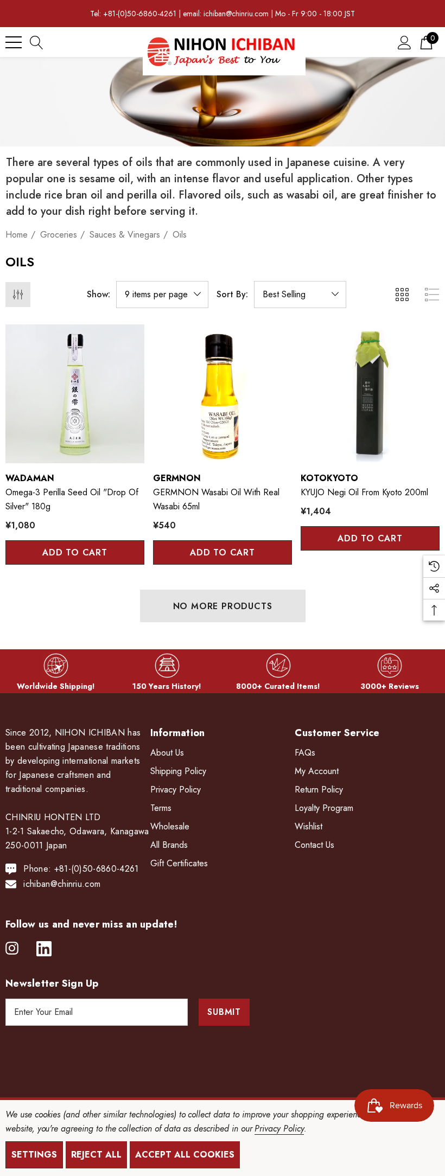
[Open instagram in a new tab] (11, 948)
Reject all (96, 1154)
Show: (98, 294)
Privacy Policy (279, 1128)
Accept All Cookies (184, 1154)
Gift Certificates (179, 863)
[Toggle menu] (13, 42)
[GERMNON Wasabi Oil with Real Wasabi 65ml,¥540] (222, 393)
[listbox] (300, 294)
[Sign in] (404, 42)
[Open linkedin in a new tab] (44, 948)
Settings (34, 1154)
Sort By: (232, 294)
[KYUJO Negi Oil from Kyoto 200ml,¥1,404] (370, 393)
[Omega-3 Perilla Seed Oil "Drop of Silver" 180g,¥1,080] (74, 393)
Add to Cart (74, 552)
